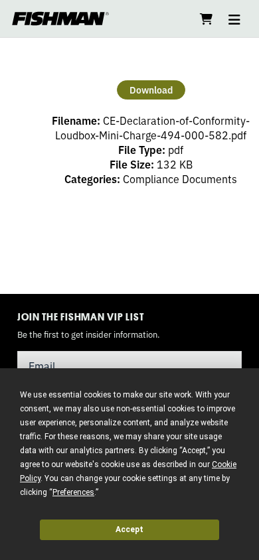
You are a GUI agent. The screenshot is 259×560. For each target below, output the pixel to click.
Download (151, 89)
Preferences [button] (73, 492)
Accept (129, 529)
